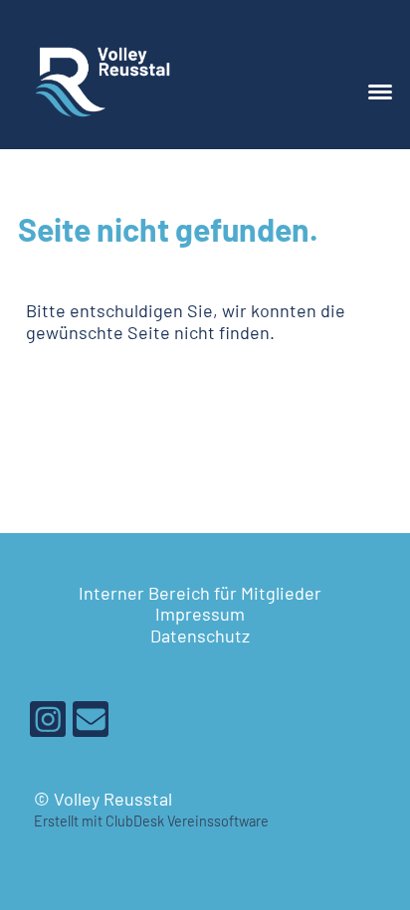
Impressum (200, 614)
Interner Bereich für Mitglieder (200, 593)
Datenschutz (200, 635)
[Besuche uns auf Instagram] (48, 722)
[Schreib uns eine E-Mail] (90, 722)
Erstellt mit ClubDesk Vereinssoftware (151, 821)
